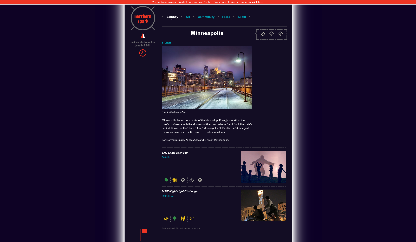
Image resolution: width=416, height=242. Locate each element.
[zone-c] (200, 182)
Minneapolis (206, 33)
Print (167, 43)
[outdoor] (166, 182)
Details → (167, 157)
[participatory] (174, 182)
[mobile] (166, 220)
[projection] (191, 220)
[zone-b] (191, 182)
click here (257, 2)
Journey (172, 17)
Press (226, 17)
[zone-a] (183, 182)
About (242, 17)
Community (206, 17)
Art (188, 17)
